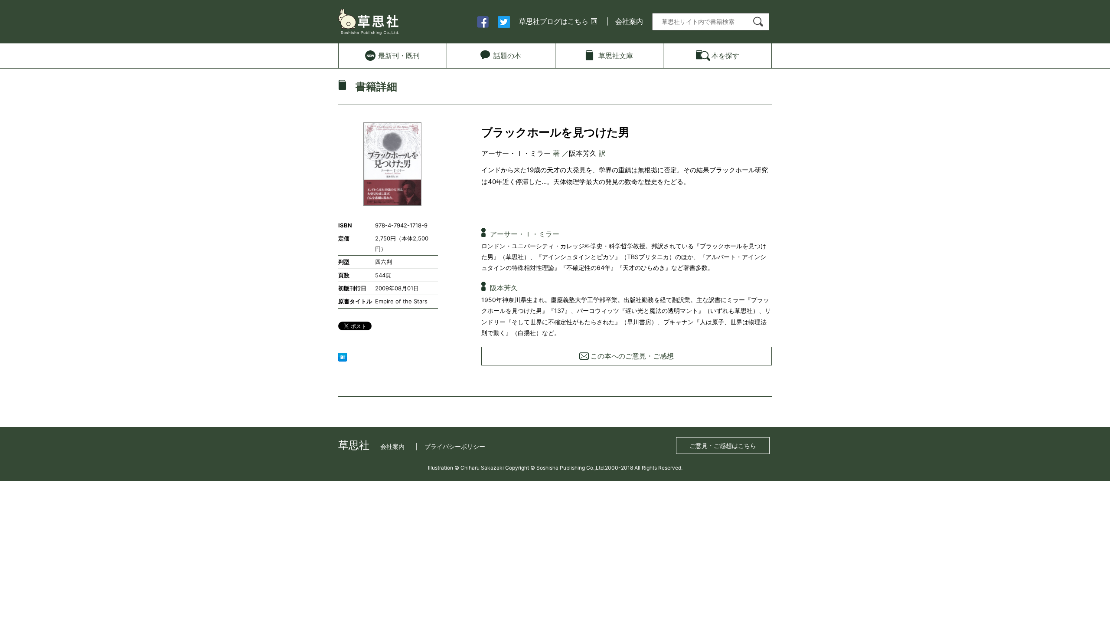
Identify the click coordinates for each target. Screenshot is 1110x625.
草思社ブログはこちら (553, 21)
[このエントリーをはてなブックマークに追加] (342, 356)
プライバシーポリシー (454, 446)
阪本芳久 (583, 153)
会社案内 (629, 21)
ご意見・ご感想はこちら (722, 445)
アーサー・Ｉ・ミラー (516, 153)
